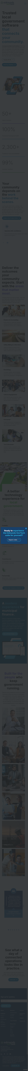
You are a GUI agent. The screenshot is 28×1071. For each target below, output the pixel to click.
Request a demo (13, 539)
